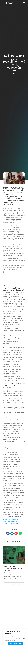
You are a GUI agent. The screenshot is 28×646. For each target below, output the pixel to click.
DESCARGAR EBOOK (15, 643)
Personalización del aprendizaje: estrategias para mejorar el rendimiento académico (12, 521)
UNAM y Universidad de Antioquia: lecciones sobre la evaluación (13, 568)
